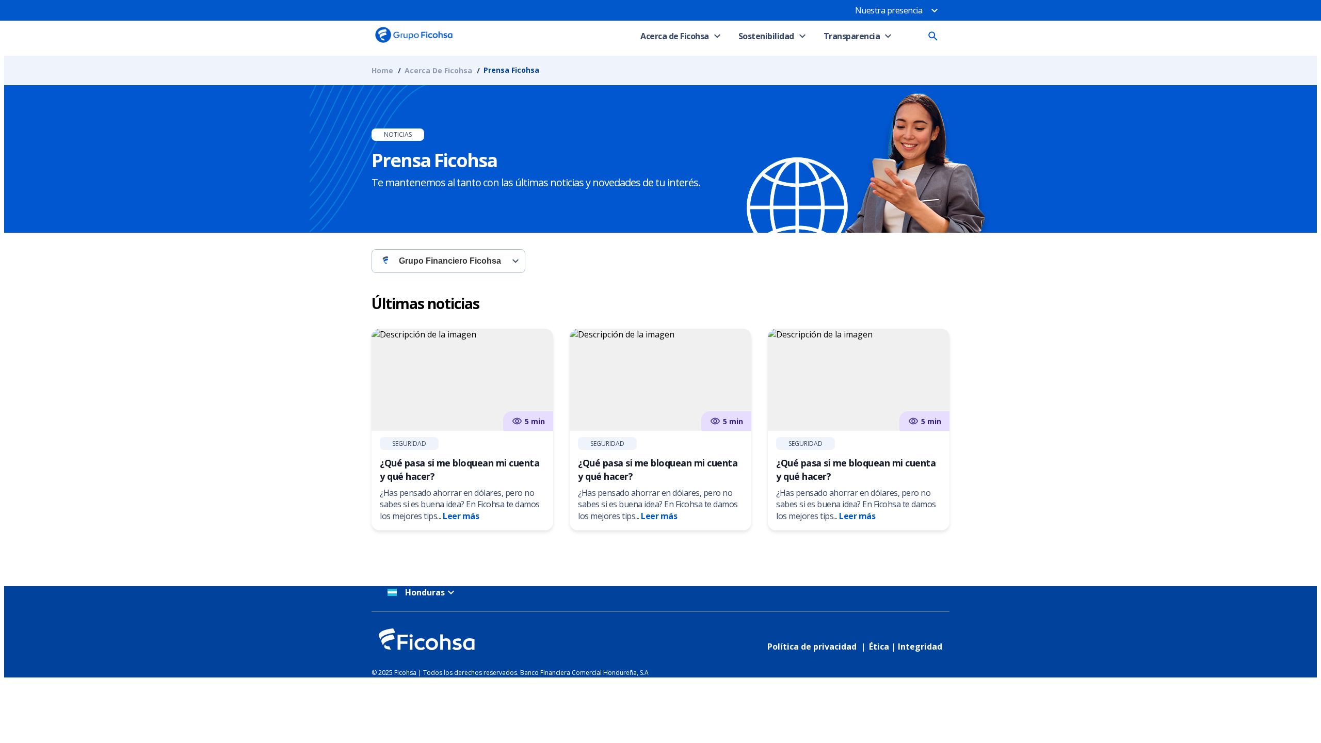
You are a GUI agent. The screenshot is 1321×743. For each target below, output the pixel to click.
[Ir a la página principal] (414, 42)
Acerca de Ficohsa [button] (674, 36)
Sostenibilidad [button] (766, 36)
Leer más (461, 516)
